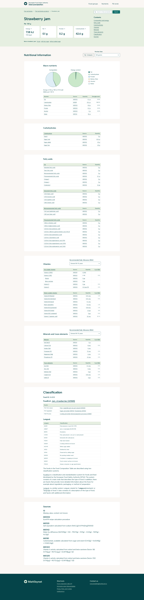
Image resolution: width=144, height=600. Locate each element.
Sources (96, 37)
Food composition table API (64, 583)
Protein (46, 108)
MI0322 (75, 275)
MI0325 (75, 272)
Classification (98, 34)
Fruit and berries (28, 11)
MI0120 (75, 342)
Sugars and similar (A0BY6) (67, 411)
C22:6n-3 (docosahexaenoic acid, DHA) (54, 246)
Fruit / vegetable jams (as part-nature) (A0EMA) (72, 408)
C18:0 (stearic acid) (49, 202)
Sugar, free (47, 145)
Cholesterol (47, 185)
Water (45, 114)
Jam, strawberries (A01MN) (63, 401)
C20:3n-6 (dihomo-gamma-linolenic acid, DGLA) (57, 231)
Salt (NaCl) (47, 342)
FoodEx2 (46, 475)
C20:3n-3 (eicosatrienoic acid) (52, 228)
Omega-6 (46, 182)
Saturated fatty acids (49, 167)
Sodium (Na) (47, 348)
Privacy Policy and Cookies (64, 589)
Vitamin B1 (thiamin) (49, 296)
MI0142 (75, 114)
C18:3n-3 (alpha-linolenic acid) (52, 226)
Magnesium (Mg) (48, 354)
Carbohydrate (47, 102)
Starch (45, 136)
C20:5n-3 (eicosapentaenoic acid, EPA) (54, 240)
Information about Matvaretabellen (66, 586)
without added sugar (55, 41)
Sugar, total (47, 139)
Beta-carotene (49, 281)
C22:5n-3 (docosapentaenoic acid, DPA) (55, 243)
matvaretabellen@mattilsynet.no (98, 583)
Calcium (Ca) (47, 345)
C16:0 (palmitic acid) (49, 199)
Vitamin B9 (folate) (49, 310)
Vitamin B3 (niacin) (49, 301)
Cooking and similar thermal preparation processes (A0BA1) (75, 414)
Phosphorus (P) (48, 357)
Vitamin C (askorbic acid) (50, 316)
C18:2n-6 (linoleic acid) (50, 223)
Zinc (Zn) (46, 369)
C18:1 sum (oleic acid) (49, 214)
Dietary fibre (47, 105)
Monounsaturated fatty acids (52, 173)
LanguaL (46, 488)
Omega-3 (46, 179)
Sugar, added (47, 142)
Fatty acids (97, 23)
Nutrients (105, 4)
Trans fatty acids (48, 170)
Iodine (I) (46, 377)
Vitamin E (46, 287)
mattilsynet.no (60, 591)
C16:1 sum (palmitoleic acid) (51, 211)
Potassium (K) (48, 351)
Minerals (96, 30)
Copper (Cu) (47, 374)
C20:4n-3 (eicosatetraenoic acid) (53, 234)
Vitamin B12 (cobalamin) (50, 313)
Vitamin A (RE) (48, 275)
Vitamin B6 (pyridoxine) (50, 307)
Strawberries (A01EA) (80, 411)
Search (116, 12)
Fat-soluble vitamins (49, 269)
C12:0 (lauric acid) (48, 193)
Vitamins (96, 27)
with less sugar (45, 41)
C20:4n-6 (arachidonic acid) (51, 237)
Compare (90, 55)
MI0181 (75, 102)
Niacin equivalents (49, 304)
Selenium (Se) (47, 371)
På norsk (115, 4)
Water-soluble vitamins (50, 293)
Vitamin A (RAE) (48, 272)
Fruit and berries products (42, 11)
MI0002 (75, 99)
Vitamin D (46, 284)
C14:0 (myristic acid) (49, 196)
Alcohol (46, 111)
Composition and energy (101, 20)
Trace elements (98, 32)
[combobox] (103, 12)
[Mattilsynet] (33, 581)
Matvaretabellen (36, 4)
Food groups (93, 4)
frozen (38, 41)
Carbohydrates (98, 25)
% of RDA (97, 269)
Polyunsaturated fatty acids (51, 176)
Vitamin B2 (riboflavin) (50, 299)
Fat (45, 99)
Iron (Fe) (46, 366)
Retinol (47, 278)
